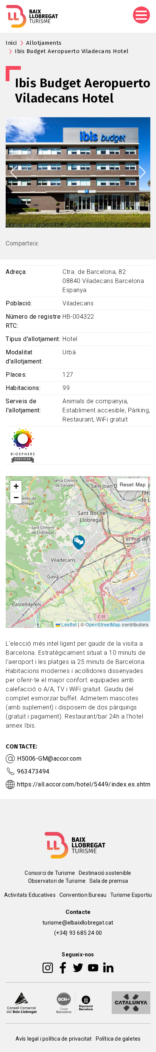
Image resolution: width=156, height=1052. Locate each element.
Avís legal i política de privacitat (54, 1039)
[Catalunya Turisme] (131, 1002)
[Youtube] (93, 967)
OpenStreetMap (103, 624)
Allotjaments (44, 42)
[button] (16, 486)
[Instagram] (47, 967)
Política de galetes (118, 1039)
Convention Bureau (82, 895)
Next (142, 172)
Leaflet (68, 624)
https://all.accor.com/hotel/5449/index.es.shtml (84, 784)
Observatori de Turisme (57, 881)
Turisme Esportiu (131, 895)
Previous (14, 172)
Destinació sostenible (105, 873)
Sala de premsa (108, 881)
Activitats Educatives (30, 895)
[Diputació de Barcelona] (74, 1002)
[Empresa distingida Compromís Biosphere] (23, 444)
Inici (11, 42)
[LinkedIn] (108, 967)
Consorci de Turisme (50, 873)
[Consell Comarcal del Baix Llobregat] (21, 1002)
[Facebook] (63, 967)
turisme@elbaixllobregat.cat (77, 922)
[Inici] (32, 16)
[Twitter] (78, 967)
